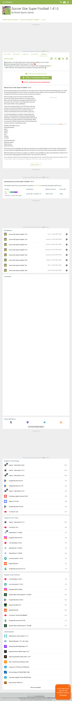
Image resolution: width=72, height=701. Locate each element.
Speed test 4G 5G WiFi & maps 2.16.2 (19, 651)
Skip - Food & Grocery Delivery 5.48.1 (19, 662)
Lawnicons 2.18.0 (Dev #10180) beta (19, 667)
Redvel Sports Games (24, 12)
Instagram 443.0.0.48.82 (15, 589)
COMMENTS (44, 54)
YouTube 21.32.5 (13, 511)
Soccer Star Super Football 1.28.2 (18, 270)
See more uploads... (36, 687)
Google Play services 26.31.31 (17, 568)
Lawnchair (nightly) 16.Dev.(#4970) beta (20, 677)
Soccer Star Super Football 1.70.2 (18, 234)
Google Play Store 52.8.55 (16, 600)
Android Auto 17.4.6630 (15, 553)
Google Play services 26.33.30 (17, 620)
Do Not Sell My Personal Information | (37, 698)
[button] (51, 59)
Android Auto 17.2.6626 (15, 548)
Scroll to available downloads (37, 77)
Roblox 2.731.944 (13, 501)
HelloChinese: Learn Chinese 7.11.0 (18, 636)
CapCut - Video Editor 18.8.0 (16, 465)
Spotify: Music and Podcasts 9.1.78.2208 (20, 625)
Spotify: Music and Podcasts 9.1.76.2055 (20, 594)
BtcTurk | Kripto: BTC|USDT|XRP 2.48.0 (19, 672)
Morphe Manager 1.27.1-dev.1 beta (18, 641)
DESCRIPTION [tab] (16, 54)
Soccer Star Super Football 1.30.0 (18, 260)
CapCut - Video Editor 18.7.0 (16, 491)
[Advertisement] (36, 38)
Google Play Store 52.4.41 (16, 480)
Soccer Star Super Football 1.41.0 (18, 250)
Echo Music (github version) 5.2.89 (18, 496)
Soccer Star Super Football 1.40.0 (18, 255)
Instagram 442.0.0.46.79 (15, 537)
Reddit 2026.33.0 (13, 563)
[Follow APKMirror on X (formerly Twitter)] (11, 423)
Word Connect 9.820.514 (15, 682)
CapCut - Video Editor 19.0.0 (16, 475)
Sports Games (8, 59)
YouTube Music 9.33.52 (15, 543)
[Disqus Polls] (36, 301)
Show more (35, 164)
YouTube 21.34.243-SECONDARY (18, 615)
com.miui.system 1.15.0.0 (16, 558)
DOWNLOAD (25, 54)
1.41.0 (8, 192)
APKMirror (8, 2)
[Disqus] (36, 346)
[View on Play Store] (59, 59)
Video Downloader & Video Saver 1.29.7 (20, 656)
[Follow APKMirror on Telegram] (44, 423)
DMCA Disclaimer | (52, 698)
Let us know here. (40, 696)
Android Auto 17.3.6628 (15, 532)
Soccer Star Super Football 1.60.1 (18, 244)
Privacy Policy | (22, 698)
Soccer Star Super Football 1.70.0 (18, 239)
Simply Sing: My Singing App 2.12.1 (18, 646)
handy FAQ (37, 185)
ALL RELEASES (34, 54)
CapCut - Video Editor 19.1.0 (16, 470)
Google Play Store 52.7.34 (16, 486)
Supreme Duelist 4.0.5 (15, 605)
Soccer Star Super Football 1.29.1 (18, 265)
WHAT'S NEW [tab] (7, 54)
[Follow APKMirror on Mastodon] (28, 423)
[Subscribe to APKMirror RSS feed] (61, 423)
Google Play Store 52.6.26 (16, 506)
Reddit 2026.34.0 (13, 610)
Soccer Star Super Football (29, 20)
